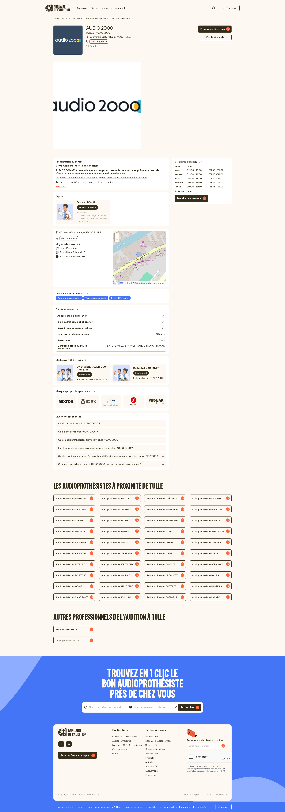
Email (93, 46)
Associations (151, 753)
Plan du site (221, 794)
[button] (139, 255)
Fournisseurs (151, 736)
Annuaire (82, 8)
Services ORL (152, 745)
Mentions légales (192, 794)
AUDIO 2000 (103, 32)
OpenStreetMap (143, 282)
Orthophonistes (120, 749)
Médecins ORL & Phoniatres (127, 745)
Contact (208, 794)
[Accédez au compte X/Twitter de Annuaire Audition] (69, 744)
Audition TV (151, 766)
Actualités (150, 762)
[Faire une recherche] (213, 8)
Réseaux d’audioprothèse (158, 740)
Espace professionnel (113, 8)
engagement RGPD (217, 771)
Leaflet (127, 282)
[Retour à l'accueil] (77, 732)
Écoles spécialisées (155, 749)
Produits (149, 757)
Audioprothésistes (121, 740)
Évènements (151, 770)
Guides (95, 8)
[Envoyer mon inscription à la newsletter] (223, 746)
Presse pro (150, 774)
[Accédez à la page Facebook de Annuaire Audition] (61, 744)
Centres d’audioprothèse (125, 736)
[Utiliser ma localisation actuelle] (175, 707)
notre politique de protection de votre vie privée (181, 806)
